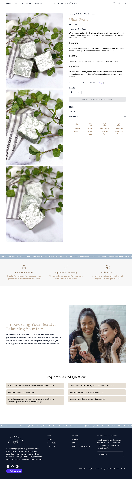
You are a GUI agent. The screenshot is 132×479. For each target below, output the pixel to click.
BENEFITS (72, 107)
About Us (51, 446)
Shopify (123, 469)
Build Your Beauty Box (81, 446)
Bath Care (79, 14)
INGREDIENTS (73, 116)
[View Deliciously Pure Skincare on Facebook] (12, 466)
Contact (75, 439)
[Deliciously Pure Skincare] (66, 3)
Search (75, 435)
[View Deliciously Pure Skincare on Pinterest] (17, 466)
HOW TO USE (74, 112)
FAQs (74, 443)
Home (71, 14)
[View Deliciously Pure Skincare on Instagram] (7, 466)
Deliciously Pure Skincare (92, 469)
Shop (49, 439)
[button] (114, 3)
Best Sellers (52, 443)
